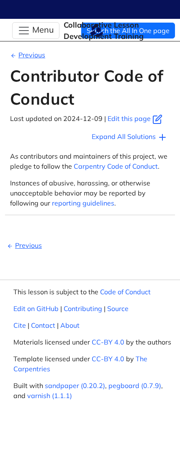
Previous (31, 55)
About (70, 325)
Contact (43, 325)
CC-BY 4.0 (108, 342)
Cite (19, 325)
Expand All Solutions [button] (124, 136)
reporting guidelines (83, 203)
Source (118, 308)
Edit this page (130, 118)
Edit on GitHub (36, 308)
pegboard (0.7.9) (134, 385)
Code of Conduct (125, 292)
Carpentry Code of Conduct (116, 166)
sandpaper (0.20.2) (75, 385)
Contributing (83, 308)
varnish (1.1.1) (49, 395)
